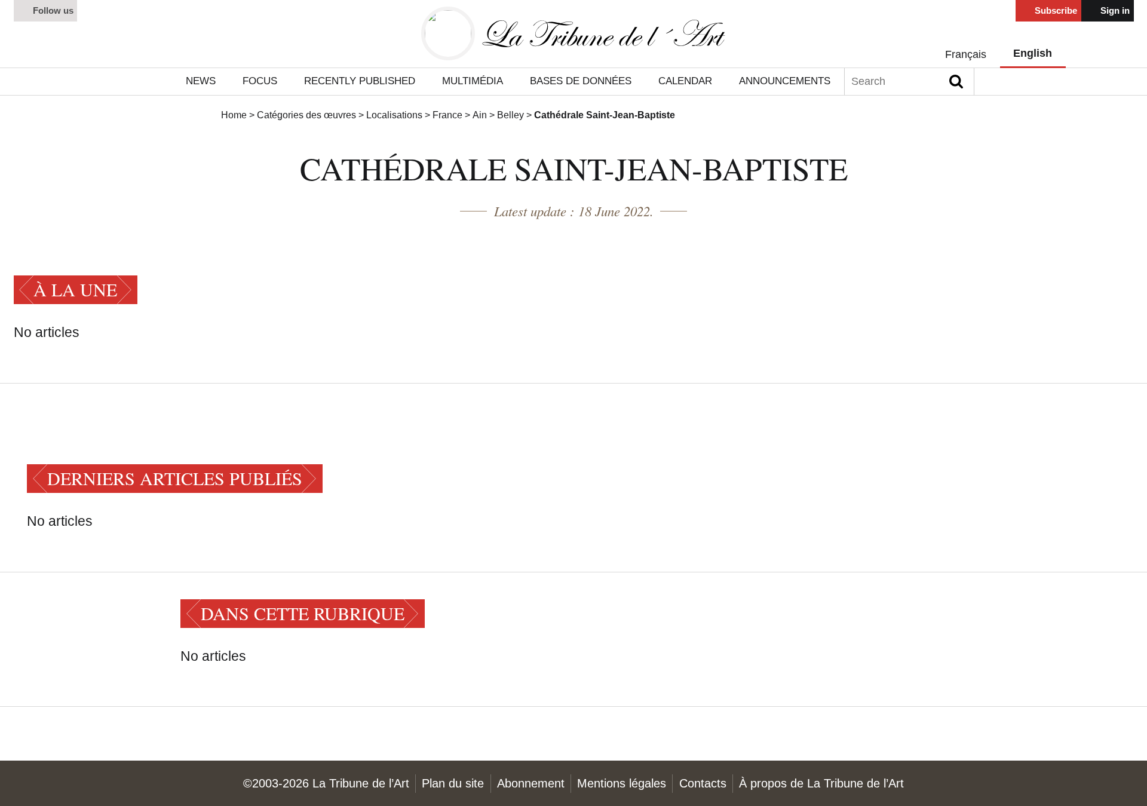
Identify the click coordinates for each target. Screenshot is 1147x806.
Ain (480, 114)
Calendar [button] (685, 81)
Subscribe (1054, 10)
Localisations (394, 114)
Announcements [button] (784, 81)
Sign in (1114, 10)
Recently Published (359, 81)
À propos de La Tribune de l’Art (821, 783)
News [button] (201, 81)
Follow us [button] (51, 10)
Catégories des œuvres (306, 114)
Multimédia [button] (472, 81)
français (965, 54)
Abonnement (531, 783)
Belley (510, 114)
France (447, 114)
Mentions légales (621, 783)
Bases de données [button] (580, 81)
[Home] (573, 34)
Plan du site (453, 783)
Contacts (702, 783)
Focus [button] (260, 81)
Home (234, 114)
